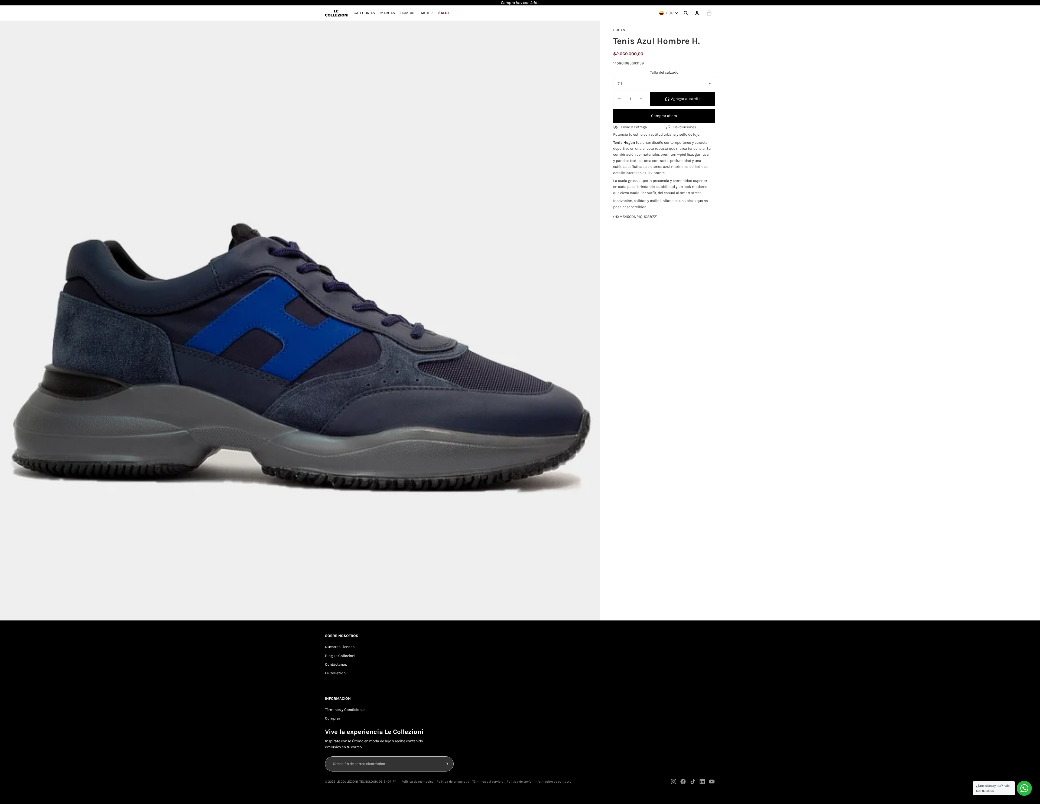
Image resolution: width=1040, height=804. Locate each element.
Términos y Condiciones (345, 709)
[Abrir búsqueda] (686, 13)
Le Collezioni (336, 673)
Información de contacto (553, 781)
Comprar (332, 718)
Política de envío (519, 781)
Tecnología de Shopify (377, 781)
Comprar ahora (664, 115)
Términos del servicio (487, 781)
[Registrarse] (446, 764)
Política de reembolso (417, 781)
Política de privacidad (453, 781)
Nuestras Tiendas (340, 647)
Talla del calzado (664, 72)
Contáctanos (336, 664)
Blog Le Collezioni (340, 655)
